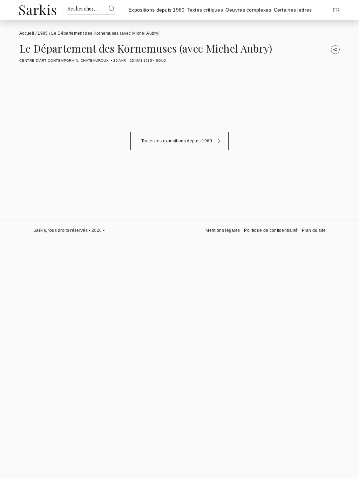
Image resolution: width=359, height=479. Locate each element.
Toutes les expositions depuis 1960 (176, 141)
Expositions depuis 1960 (156, 10)
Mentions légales (222, 230)
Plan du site (314, 230)
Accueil (26, 33)
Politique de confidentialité (271, 230)
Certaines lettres (293, 10)
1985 (43, 33)
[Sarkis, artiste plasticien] (37, 9)
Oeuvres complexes (248, 10)
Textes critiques (205, 10)
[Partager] (335, 49)
